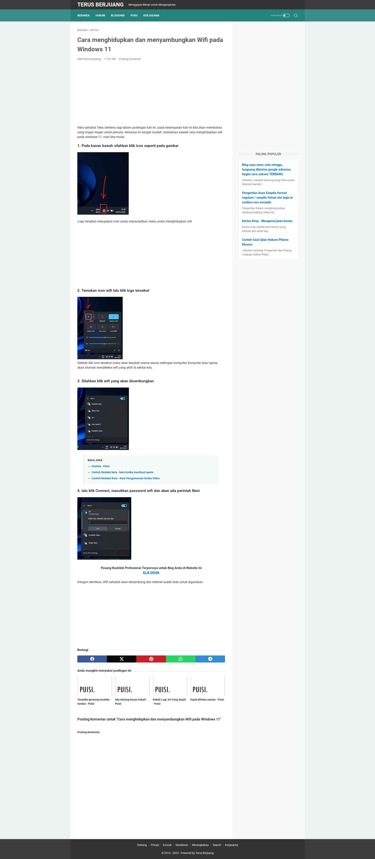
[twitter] (121, 658)
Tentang (142, 845)
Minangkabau (200, 845)
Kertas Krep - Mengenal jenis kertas (267, 221)
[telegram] (210, 658)
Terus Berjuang (100, 4)
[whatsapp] (181, 658)
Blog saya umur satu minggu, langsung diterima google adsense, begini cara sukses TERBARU (266, 169)
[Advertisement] (151, 93)
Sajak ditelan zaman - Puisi (207, 699)
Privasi (155, 845)
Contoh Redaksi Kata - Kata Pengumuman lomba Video (126, 478)
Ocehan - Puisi (101, 466)
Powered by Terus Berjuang (197, 853)
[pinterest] (151, 658)
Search (217, 845)
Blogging (118, 15)
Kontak (167, 845)
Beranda (83, 15)
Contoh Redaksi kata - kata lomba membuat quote (123, 472)
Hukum (100, 15)
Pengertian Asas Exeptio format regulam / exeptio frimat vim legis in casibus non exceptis (267, 197)
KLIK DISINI (151, 572)
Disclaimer (182, 845)
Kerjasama (151, 15)
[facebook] (92, 658)
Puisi (134, 15)
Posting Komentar (130, 58)
